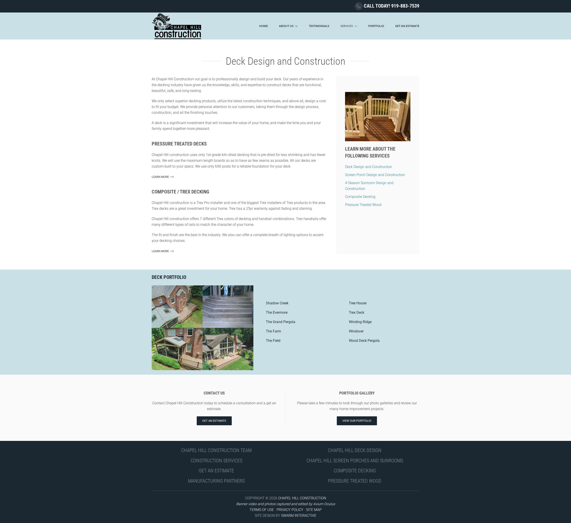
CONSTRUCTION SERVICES (216, 460)
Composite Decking (360, 197)
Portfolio (376, 26)
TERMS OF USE (262, 510)
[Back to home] (177, 25)
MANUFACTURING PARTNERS (216, 481)
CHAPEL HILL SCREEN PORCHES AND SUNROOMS (354, 460)
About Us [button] (286, 26)
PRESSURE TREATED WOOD (354, 481)
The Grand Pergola (280, 322)
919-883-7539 (405, 6)
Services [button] (346, 26)
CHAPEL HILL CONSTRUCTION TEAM (216, 450)
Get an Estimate (214, 420)
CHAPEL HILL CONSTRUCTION (302, 498)
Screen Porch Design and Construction (375, 175)
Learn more (160, 176)
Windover (356, 331)
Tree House (357, 303)
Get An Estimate (407, 26)
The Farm (273, 331)
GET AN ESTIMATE (216, 470)
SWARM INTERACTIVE (298, 515)
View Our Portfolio (356, 420)
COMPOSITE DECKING (355, 470)
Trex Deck (356, 312)
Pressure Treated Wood (363, 205)
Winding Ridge (360, 322)
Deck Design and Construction (368, 167)
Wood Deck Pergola (364, 340)
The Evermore (277, 312)
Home (263, 26)
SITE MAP (314, 510)
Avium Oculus (324, 504)
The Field (273, 340)
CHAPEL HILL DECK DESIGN (354, 450)
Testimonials (319, 26)
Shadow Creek (277, 303)
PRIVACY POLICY (290, 510)
